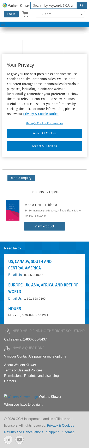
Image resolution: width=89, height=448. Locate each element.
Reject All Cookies (44, 133)
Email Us (15, 275)
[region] (44, 105)
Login (11, 14)
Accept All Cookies (44, 146)
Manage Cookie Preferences (44, 123)
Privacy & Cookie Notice (41, 114)
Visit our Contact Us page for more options (35, 356)
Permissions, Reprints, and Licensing (31, 375)
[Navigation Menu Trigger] (2, 24)
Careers (10, 381)
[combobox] (52, 5)
